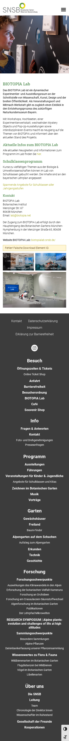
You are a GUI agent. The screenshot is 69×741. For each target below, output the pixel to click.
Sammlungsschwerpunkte (34, 633)
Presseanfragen (34, 444)
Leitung (34, 700)
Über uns (34, 686)
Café (34, 404)
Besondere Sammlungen (34, 639)
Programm (34, 456)
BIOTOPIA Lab (34, 398)
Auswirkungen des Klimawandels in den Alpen (34, 585)
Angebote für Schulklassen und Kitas (34, 481)
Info (34, 421)
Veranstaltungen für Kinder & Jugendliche (34, 476)
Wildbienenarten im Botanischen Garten (34, 660)
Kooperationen (34, 727)
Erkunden (34, 549)
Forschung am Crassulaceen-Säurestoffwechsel (34, 599)
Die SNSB (34, 694)
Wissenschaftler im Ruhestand (34, 714)
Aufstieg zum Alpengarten (34, 542)
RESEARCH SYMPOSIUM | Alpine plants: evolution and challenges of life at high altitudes (34, 623)
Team (34, 705)
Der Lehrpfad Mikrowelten (34, 613)
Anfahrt (34, 381)
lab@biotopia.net (21, 215)
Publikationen (34, 608)
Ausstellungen (34, 464)
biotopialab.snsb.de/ (43, 240)
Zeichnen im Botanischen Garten (34, 488)
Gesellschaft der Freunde (34, 721)
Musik (34, 494)
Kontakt (16, 321)
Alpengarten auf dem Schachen (34, 537)
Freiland (34, 524)
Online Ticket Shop (34, 374)
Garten (35, 511)
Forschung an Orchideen (34, 594)
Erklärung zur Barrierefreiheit (35, 334)
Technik (34, 555)
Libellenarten (34, 674)
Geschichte (34, 561)
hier (39, 154)
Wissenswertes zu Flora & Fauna (34, 655)
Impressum (34, 327)
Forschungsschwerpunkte (34, 579)
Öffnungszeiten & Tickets (34, 368)
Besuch (34, 360)
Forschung (34, 571)
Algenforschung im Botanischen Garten (34, 603)
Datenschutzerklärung (43, 321)
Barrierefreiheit (34, 387)
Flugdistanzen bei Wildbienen (34, 665)
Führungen (34, 470)
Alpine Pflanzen (34, 643)
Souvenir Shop (35, 410)
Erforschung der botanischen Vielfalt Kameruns (35, 589)
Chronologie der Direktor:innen (35, 710)
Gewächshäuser (34, 519)
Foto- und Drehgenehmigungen (34, 440)
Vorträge (35, 500)
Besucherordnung (34, 392)
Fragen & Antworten (34, 428)
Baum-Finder (34, 530)
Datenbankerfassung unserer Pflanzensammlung (34, 648)
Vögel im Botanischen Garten (34, 669)
